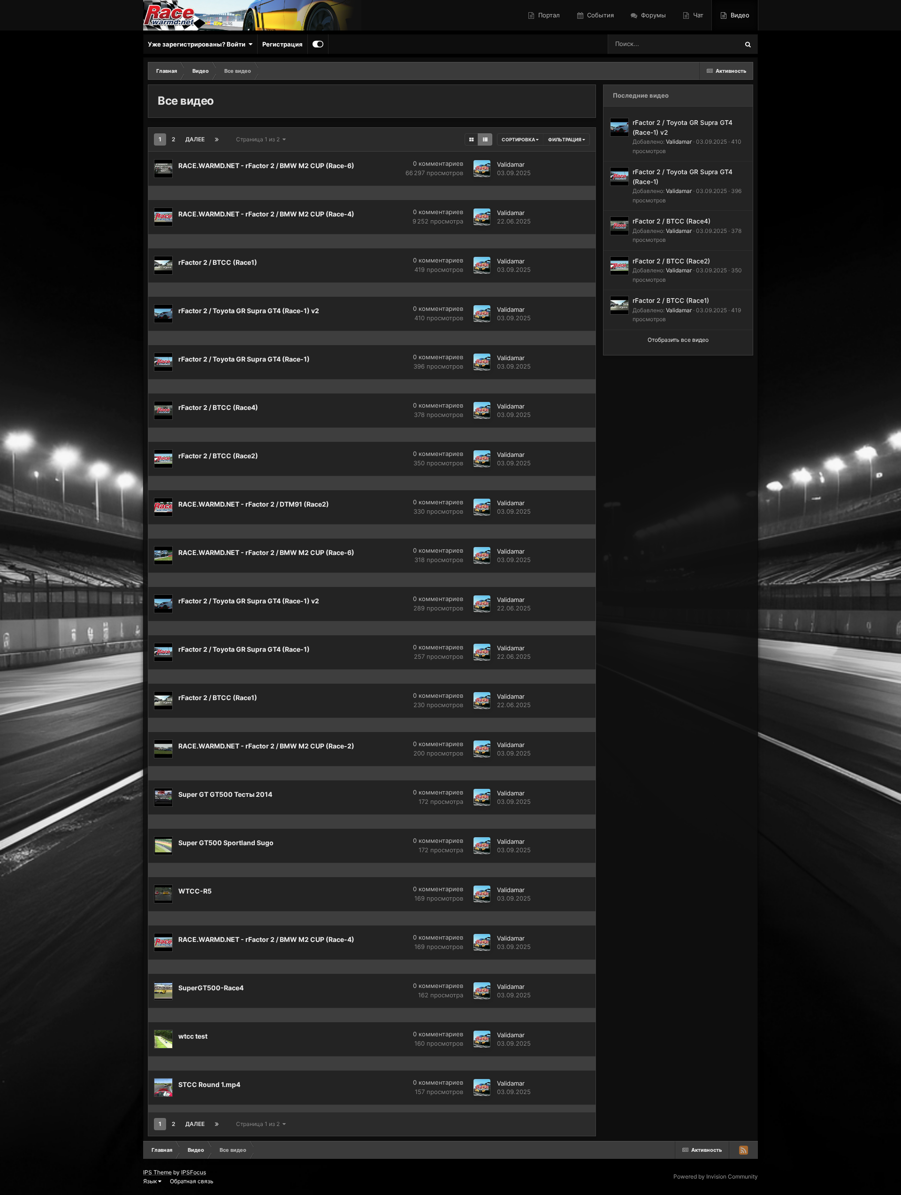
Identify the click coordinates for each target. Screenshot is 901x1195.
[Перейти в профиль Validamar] (481, 168)
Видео (739, 15)
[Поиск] (748, 44)
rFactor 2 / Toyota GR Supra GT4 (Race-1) (244, 359)
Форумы (652, 15)
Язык (150, 1181)
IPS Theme (157, 1172)
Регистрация (282, 44)
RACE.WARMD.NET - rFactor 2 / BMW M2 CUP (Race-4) (266, 214)
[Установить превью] (471, 139)
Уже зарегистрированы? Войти (198, 44)
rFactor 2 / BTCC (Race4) (218, 407)
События (599, 15)
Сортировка (519, 139)
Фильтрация (565, 139)
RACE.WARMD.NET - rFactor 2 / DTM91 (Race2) (253, 504)
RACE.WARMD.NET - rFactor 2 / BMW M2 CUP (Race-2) (266, 746)
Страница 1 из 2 (259, 139)
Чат (697, 15)
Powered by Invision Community (715, 1176)
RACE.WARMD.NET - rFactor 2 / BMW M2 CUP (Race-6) (266, 166)
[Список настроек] (485, 139)
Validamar (511, 164)
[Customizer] (318, 44)
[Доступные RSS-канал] (743, 1150)
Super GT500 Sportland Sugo (226, 843)
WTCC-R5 (195, 891)
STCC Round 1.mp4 (209, 1084)
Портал (548, 15)
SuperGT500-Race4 (211, 988)
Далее (195, 139)
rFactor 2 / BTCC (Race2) (218, 456)
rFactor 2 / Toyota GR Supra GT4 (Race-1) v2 (248, 311)
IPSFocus (193, 1172)
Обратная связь (192, 1181)
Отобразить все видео (678, 339)
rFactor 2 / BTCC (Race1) (217, 262)
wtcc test (192, 1036)
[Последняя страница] (216, 139)
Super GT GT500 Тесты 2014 (225, 794)
